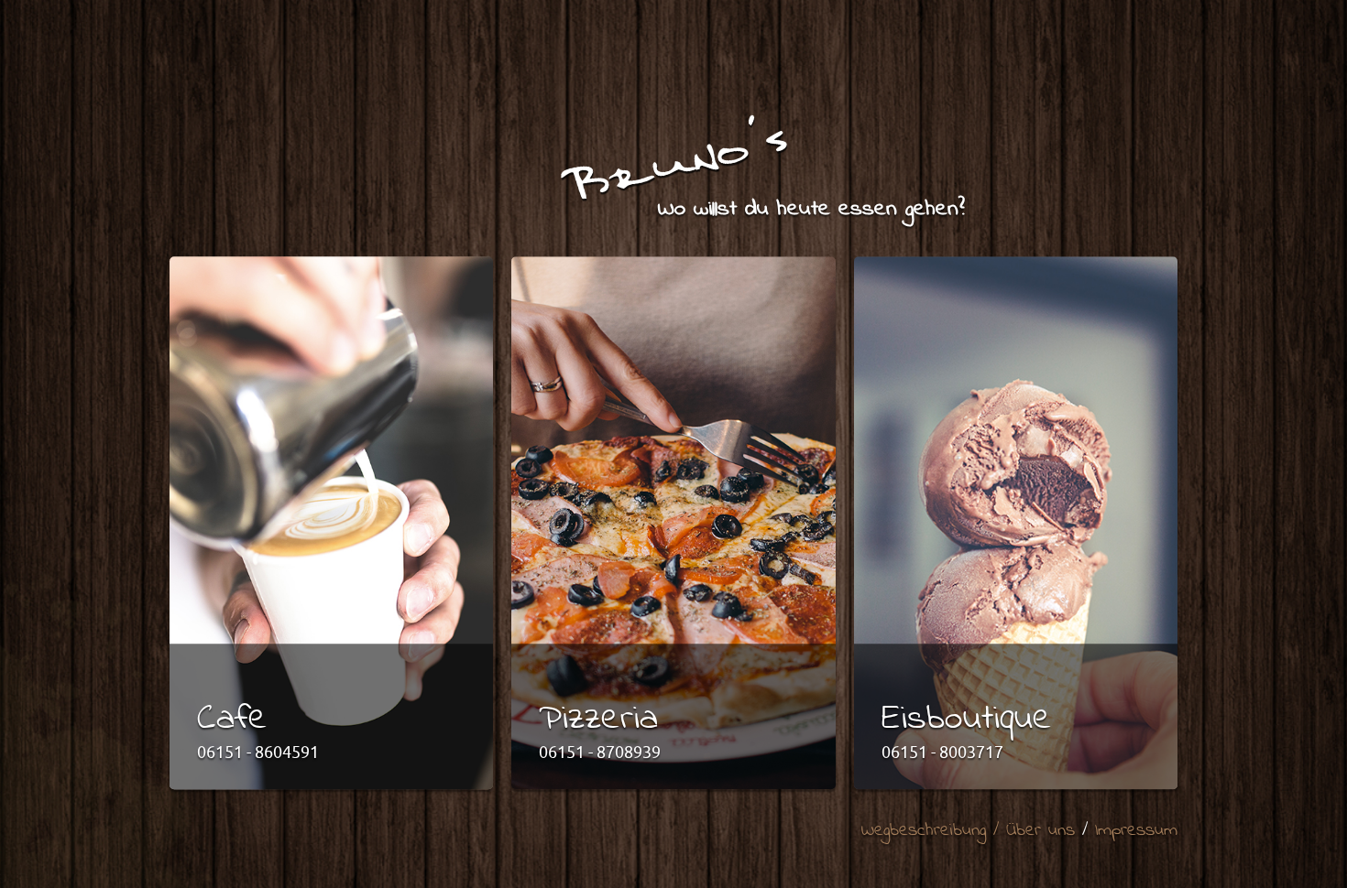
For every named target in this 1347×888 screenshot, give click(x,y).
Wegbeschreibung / (933, 831)
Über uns (1040, 831)
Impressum (1136, 831)
